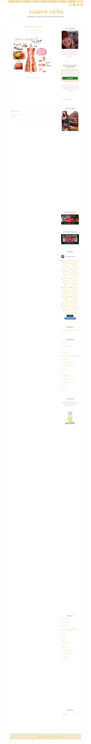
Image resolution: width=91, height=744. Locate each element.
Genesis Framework (49, 736)
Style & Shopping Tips (66, 375)
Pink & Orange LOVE (33, 27)
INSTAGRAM (72, 1)
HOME (11, 1)
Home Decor (64, 352)
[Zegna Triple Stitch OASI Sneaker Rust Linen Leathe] (74, 309)
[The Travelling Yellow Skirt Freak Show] (70, 424)
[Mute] (75, 223)
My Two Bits (64, 359)
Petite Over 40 (64, 625)
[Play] (63, 223)
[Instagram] (70, 4)
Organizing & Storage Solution (68, 362)
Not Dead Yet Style (65, 622)
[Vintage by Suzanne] (70, 130)
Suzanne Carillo (45, 13)
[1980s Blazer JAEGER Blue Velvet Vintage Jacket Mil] (65, 264)
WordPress (56, 736)
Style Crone (63, 633)
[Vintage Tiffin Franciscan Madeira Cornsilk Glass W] (74, 273)
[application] (70, 219)
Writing (63, 389)
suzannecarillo (38, 77)
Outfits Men (64, 369)
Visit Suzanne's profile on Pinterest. (70, 330)
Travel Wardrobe (65, 382)
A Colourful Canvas (65, 643)
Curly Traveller (64, 656)
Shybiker (63, 637)
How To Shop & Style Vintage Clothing (70, 356)
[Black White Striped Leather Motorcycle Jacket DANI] (74, 264)
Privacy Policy (26, 1)
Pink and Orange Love (30, 77)
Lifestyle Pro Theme (41, 736)
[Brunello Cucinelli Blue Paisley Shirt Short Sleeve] (74, 282)
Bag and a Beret (64, 619)
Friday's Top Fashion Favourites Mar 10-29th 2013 (13, 115)
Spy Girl (63, 640)
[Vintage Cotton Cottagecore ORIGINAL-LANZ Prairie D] (65, 282)
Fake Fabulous (64, 660)
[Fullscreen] (77, 223)
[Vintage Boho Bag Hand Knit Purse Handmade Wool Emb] (74, 300)
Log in (60, 736)
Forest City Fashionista (66, 650)
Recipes (63, 372)
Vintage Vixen (64, 647)
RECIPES (44, 1)
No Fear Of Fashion (65, 653)
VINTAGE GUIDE (53, 1)
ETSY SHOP (62, 1)
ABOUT (18, 1)
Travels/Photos (64, 385)
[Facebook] (74, 4)
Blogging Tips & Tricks (66, 346)
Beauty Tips (63, 342)
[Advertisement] (71, 445)
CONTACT (35, 1)
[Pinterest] (78, 4)
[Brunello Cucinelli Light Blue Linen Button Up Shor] (65, 273)
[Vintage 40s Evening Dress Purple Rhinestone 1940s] (65, 309)
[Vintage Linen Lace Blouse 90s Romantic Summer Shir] (65, 291)
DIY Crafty (63, 349)
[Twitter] (81, 4)
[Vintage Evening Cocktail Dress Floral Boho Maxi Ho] (74, 291)
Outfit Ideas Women (65, 365)
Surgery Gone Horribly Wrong (68, 379)
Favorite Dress (20, 113)
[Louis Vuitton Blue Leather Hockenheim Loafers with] (65, 300)
